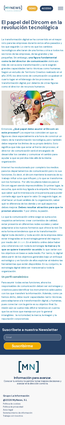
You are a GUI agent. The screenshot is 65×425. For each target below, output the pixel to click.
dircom (21, 242)
